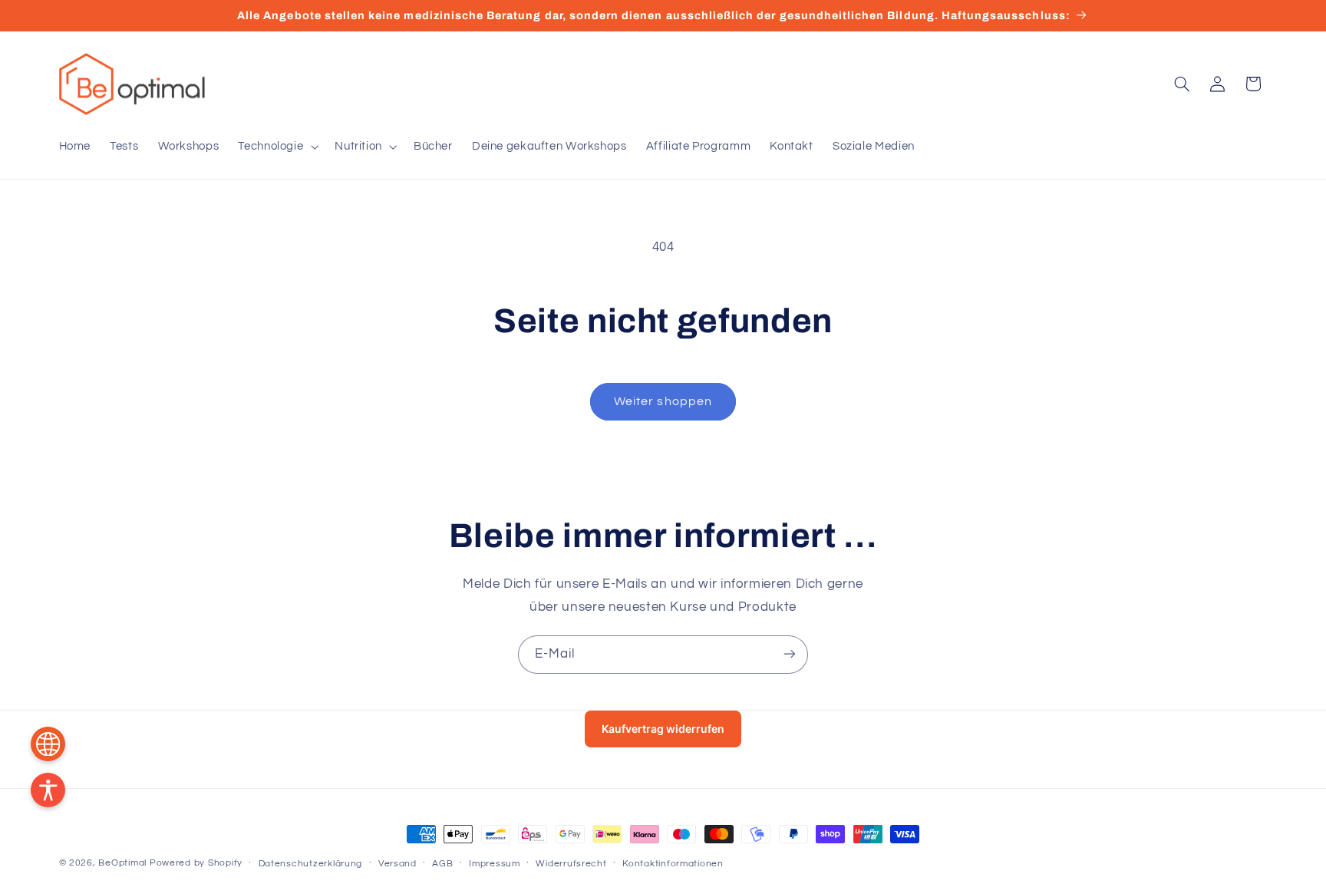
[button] (277, 146)
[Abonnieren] (789, 654)
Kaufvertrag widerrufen (663, 728)
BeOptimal (122, 863)
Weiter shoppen (663, 401)
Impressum (494, 863)
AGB (442, 863)
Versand (397, 863)
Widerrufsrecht (571, 863)
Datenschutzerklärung (311, 863)
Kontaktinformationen (673, 863)
